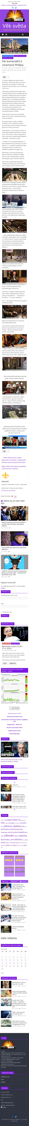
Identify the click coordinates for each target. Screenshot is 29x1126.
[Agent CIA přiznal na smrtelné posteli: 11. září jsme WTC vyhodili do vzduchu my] (6, 893)
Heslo (2, 603)
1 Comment (22, 911)
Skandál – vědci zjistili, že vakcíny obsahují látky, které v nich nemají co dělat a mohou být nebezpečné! (19, 907)
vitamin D (3, 845)
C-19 (4, 820)
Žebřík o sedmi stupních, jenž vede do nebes (18, 1013)
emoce (6, 823)
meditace (4, 832)
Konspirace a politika (7, 56)
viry (26, 842)
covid (8, 819)
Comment (24, 881)
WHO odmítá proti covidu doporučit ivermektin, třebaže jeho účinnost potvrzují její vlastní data (14, 460)
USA (20, 842)
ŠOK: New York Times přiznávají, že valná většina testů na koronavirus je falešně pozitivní (19, 918)
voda (7, 845)
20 (14, 963)
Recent (15, 881)
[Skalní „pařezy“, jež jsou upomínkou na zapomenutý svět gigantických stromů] (6, 1020)
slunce (18, 839)
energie (11, 823)
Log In (4, 663)
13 (14, 960)
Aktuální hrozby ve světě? (14, 713)
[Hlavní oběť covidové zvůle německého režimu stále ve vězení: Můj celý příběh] (6, 797)
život (2, 847)
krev (12, 829)
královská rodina (13, 70)
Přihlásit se (5, 615)
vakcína (23, 842)
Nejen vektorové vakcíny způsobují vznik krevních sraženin (14, 467)
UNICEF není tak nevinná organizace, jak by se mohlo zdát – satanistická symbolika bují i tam (14, 573)
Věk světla (14, 25)
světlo (7, 842)
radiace (16, 836)
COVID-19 (15, 819)
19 (10, 963)
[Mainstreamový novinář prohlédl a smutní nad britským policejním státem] (14, 507)
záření (25, 845)
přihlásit (3, 588)
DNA (3, 823)
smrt (23, 840)
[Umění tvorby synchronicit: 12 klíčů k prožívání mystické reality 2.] (6, 990)
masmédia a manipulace (20, 56)
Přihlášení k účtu (5, 1077)
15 (21, 960)
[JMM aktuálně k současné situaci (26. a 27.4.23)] (6, 982)
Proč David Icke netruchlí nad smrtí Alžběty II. (14, 548)
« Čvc (2, 973)
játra (25, 826)
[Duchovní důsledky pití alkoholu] (6, 925)
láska (21, 829)
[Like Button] (4, 77)
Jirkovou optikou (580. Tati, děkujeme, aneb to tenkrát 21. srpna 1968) (19, 808)
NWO (2, 836)
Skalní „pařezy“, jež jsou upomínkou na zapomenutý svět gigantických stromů (19, 1022)
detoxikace (23, 820)
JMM (22, 826)
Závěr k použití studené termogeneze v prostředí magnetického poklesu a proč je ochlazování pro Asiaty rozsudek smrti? (18, 788)
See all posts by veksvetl (8, 490)
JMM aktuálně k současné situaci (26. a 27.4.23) (19, 983)
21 (17, 963)
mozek (21, 832)
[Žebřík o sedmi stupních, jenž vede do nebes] (6, 1011)
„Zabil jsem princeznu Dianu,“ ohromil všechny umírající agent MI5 (18, 886)
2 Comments (22, 889)
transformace (15, 843)
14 (17, 960)
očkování (9, 835)
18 (6, 963)
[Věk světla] (3, 34)
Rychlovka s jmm (8, 839)
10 (2, 960)
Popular (6, 881)
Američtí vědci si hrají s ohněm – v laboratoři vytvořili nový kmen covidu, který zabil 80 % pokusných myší (19, 1003)
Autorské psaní (6, 643)
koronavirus (6, 829)
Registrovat (13, 663)
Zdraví (18, 845)
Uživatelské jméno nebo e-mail (9, 595)
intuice (2, 826)
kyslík (17, 829)
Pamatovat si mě (7, 612)
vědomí (14, 845)
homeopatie (17, 823)
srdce (3, 842)
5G (1, 820)
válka (11, 845)
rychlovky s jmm (15, 643)
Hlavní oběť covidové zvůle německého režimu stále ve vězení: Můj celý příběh (19, 798)
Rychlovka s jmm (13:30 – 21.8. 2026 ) (12, 647)
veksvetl (12, 68)
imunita (23, 823)
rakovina (23, 835)
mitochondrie (13, 832)
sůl (9, 842)
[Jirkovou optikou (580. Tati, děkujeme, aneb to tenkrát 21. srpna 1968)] (6, 806)
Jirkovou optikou (12, 826)
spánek (26, 840)
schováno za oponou (8, 58)
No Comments (23, 793)
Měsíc (26, 832)
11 (6, 960)
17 (2, 963)
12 (10, 960)
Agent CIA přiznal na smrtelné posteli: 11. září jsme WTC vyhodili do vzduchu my (18, 896)
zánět (22, 845)
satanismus (19, 70)
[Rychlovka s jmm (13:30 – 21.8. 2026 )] (14, 627)
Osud (2, 1079)
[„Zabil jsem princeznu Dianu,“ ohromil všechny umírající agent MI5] (6, 883)
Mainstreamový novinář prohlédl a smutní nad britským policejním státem (13, 524)
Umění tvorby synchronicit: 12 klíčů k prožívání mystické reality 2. (19, 993)
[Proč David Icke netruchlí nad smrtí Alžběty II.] (14, 532)
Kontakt (3, 1082)
